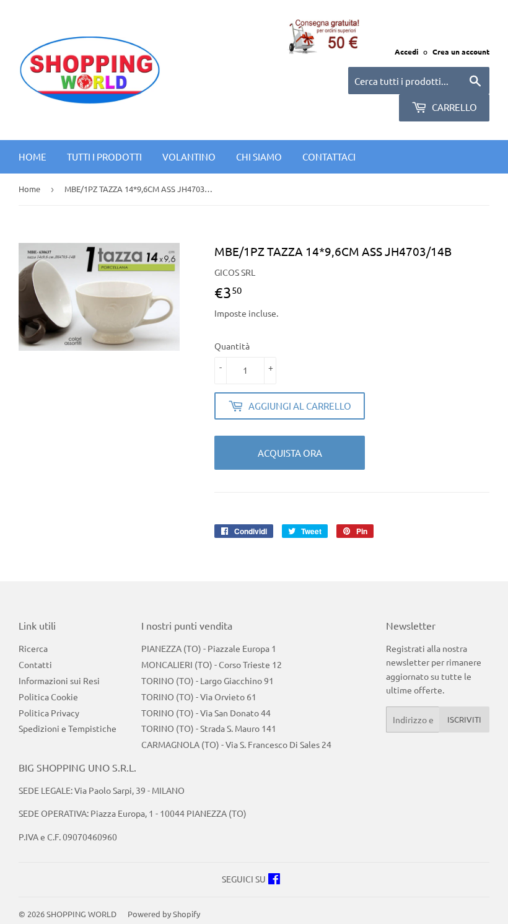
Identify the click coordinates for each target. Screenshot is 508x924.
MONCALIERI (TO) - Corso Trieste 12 (211, 664)
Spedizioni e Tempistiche (67, 728)
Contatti (35, 664)
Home (32, 156)
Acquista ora (290, 453)
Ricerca (33, 648)
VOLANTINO (189, 156)
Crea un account (460, 51)
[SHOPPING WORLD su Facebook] (274, 880)
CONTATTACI (329, 156)
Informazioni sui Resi (59, 680)
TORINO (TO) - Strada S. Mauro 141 (208, 728)
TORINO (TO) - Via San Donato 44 (206, 712)
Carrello (453, 107)
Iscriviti (464, 719)
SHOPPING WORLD (81, 914)
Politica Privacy (49, 712)
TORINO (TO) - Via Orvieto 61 (198, 696)
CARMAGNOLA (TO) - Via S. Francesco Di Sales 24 (236, 744)
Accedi (406, 51)
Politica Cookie (48, 696)
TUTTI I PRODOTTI (104, 156)
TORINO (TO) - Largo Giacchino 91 (207, 680)
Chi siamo (259, 156)
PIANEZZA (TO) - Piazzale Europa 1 (208, 648)
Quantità (232, 345)
